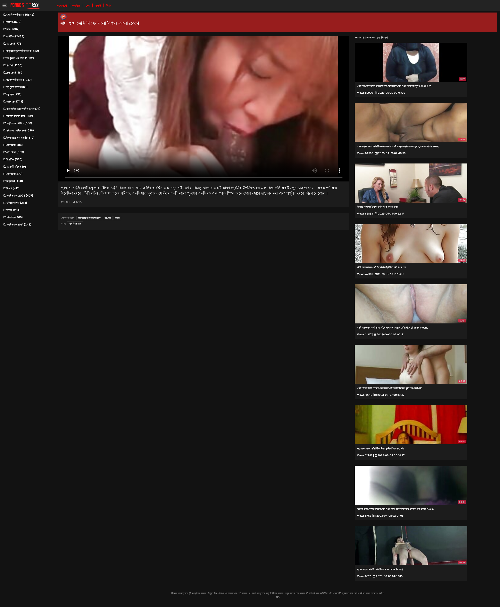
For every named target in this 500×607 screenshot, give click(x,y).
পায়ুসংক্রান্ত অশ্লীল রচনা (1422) (22, 50)
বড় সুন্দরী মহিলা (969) (17, 87)
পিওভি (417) (13, 188)
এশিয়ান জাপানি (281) (16, 202)
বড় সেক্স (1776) (14, 43)
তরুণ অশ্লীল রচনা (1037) (19, 79)
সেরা (88, 5)
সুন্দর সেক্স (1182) (15, 72)
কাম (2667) (13, 29)
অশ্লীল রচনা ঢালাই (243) (18, 224)
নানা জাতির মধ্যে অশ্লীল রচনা (89, 217)
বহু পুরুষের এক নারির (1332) (20, 58)
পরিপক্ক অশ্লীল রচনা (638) (20, 130)
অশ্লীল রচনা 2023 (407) (19, 195)
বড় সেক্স (108, 217)
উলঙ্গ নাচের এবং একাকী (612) (20, 137)
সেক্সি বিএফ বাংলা (75, 223)
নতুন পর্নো (62, 5)
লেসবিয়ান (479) (14, 173)
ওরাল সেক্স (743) (14, 101)
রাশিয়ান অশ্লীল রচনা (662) (19, 116)
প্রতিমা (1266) (14, 65)
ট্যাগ (108, 5)
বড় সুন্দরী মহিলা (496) (17, 166)
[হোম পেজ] (25, 5)
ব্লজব (117, 217)
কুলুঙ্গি (99, 5)
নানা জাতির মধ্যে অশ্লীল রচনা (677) (23, 108)
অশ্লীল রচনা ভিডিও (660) (19, 123)
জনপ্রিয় (76, 5)
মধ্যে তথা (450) (14, 181)
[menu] (4, 5)
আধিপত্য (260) (14, 217)
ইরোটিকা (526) (14, 159)
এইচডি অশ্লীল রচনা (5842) (20, 14)
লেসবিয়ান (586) (14, 144)
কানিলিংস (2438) (15, 36)
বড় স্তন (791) (13, 94)
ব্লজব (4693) (13, 21)
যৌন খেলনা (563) (15, 152)
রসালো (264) (13, 210)
